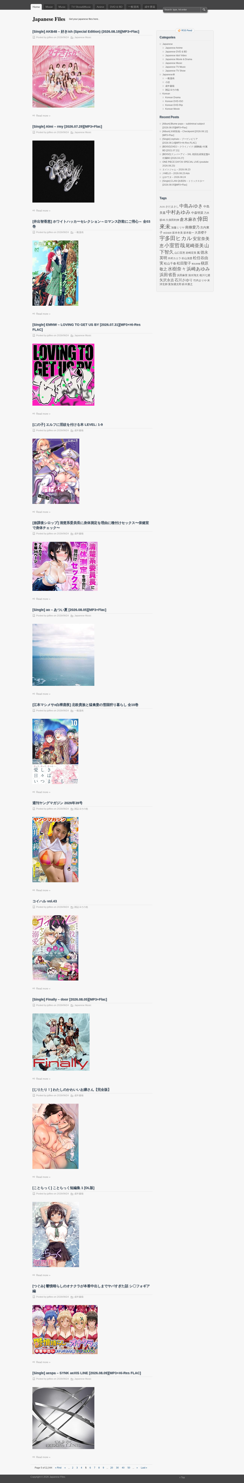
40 (123, 1467)
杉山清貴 (187, 258)
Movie (49, 6)
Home (36, 6)
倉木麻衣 (188, 219)
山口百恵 (179, 252)
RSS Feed (186, 30)
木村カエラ (174, 258)
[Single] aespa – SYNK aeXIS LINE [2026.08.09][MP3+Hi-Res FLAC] (86, 1373)
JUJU (162, 207)
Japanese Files (48, 19)
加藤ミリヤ (178, 227)
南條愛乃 (192, 227)
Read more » (43, 115)
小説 (167, 82)
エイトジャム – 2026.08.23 (176, 169)
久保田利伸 (172, 219)
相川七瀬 (204, 275)
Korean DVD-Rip (174, 105)
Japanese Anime (174, 48)
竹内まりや (200, 280)
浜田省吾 (168, 274)
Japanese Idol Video (176, 55)
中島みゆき (191, 205)
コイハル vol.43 (44, 901)
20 (111, 1467)
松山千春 (170, 263)
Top (183, 1477)
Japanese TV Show (175, 70)
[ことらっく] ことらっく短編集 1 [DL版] (63, 1188)
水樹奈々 (177, 268)
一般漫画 (133, 6)
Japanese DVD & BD (176, 51)
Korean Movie (172, 109)
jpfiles (50, 37)
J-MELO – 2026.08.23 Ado (176, 173)
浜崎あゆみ (198, 268)
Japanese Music (82, 37)
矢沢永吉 (167, 280)
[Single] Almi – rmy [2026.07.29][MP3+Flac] (67, 126)
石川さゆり (184, 280)
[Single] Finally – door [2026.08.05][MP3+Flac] (69, 999)
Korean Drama (173, 97)
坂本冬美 (177, 232)
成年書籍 (149, 6)
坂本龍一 (188, 232)
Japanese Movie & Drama (178, 59)
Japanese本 (168, 74)
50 (129, 1467)
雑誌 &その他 (81, 808)
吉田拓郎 (167, 233)
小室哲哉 (174, 245)
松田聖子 (184, 263)
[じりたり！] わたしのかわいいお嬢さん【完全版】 (71, 1089)
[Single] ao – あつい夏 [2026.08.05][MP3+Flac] (69, 610)
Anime (100, 6)
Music (62, 6)
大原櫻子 (201, 232)
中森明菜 (197, 212)
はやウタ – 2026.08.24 (174, 177)
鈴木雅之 (187, 284)
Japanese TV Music (175, 67)
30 (117, 1467)
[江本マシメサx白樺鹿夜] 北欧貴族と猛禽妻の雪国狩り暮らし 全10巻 (85, 705)
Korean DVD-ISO (174, 101)
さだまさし (172, 206)
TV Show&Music (81, 6)
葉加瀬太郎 (174, 284)
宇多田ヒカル (176, 238)
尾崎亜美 (194, 245)
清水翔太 (193, 275)
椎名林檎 (196, 264)
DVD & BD (116, 6)
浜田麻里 (182, 275)
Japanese (167, 44)
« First (58, 1467)
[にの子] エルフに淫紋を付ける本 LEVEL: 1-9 (67, 424)
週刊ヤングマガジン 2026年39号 (57, 803)
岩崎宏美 (191, 252)
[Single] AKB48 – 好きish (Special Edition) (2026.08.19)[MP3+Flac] (85, 31)
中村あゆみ (178, 212)
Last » (144, 1467)
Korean (166, 93)
